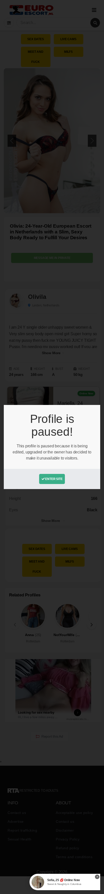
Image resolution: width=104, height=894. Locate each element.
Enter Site (54, 479)
